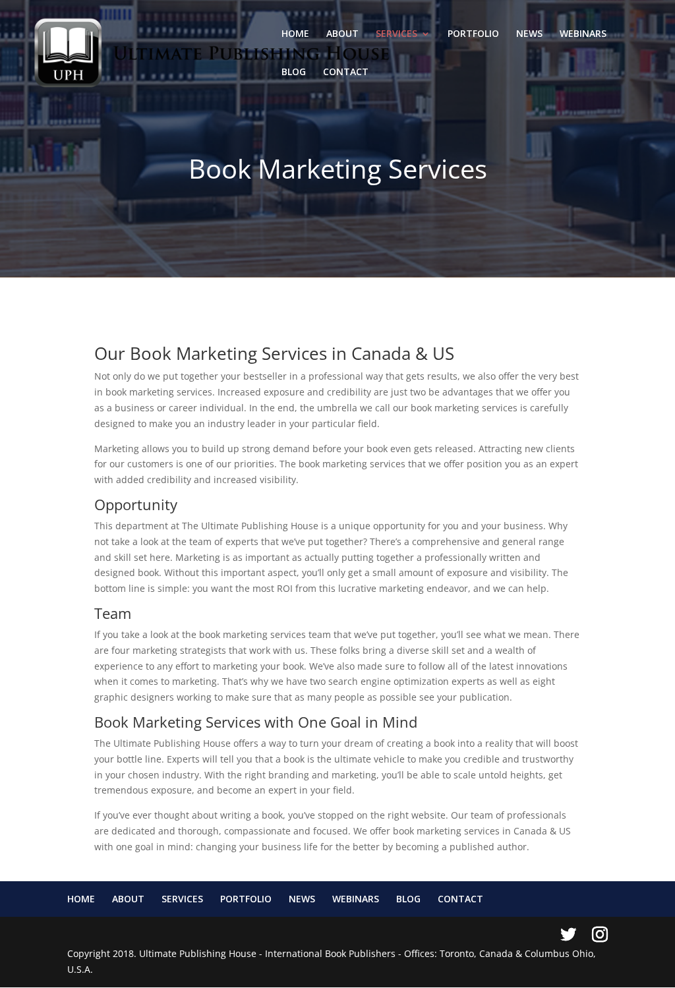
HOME (295, 34)
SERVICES (396, 34)
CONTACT (345, 72)
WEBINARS (583, 34)
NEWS (529, 34)
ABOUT (342, 34)
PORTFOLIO (473, 34)
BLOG (293, 72)
